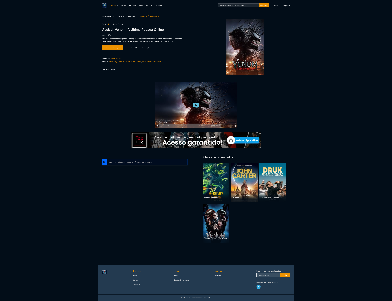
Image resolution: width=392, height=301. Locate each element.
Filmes (113, 5)
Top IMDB (158, 5)
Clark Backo (147, 62)
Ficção (235, 191)
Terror (207, 193)
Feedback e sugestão (181, 280)
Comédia (269, 193)
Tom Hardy (112, 62)
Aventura (131, 16)
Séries (123, 5)
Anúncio (149, 5)
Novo (141, 5)
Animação (132, 5)
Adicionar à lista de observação (139, 48)
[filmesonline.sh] (104, 5)
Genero (121, 16)
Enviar (285, 275)
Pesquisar (264, 5)
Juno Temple (136, 62)
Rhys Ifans (157, 62)
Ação (113, 69)
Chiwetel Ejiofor (124, 62)
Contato (218, 275)
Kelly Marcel (116, 58)
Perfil (176, 275)
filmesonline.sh (108, 16)
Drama (263, 193)
